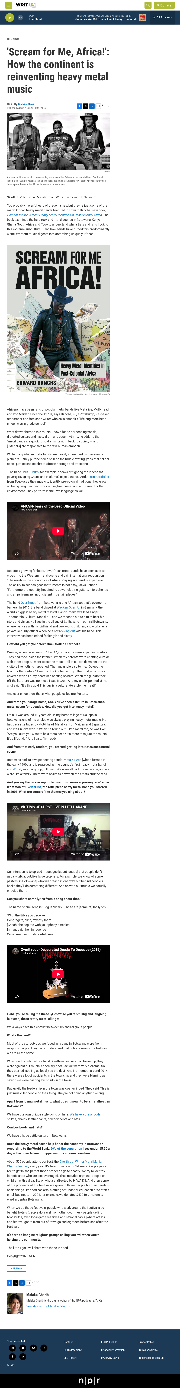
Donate (165, 5)
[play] (9, 18)
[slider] (25, 17)
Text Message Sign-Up (151, 1358)
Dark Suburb (30, 472)
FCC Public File (109, 1342)
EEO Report (70, 1358)
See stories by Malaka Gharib (48, 1306)
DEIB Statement (73, 1350)
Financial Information (113, 1350)
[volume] (20, 18)
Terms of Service (148, 1350)
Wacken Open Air (69, 607)
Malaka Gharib (26, 104)
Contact (68, 1342)
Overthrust (28, 602)
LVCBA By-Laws (110, 1358)
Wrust (17, 769)
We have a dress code (85, 1114)
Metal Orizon (72, 760)
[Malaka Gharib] (15, 1303)
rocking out (67, 631)
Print (105, 105)
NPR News (13, 39)
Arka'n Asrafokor (97, 477)
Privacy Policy (146, 1342)
